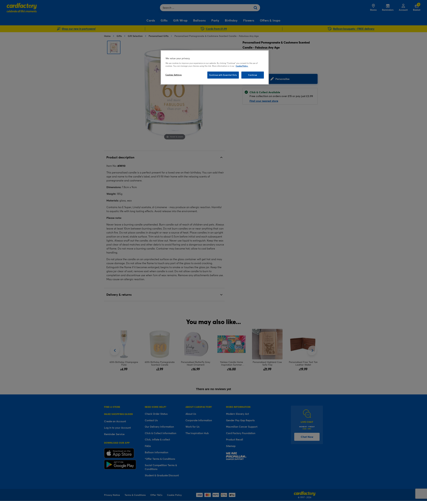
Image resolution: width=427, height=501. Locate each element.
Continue (252, 75)
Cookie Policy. (242, 66)
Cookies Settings (173, 75)
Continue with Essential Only (223, 75)
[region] (214, 67)
